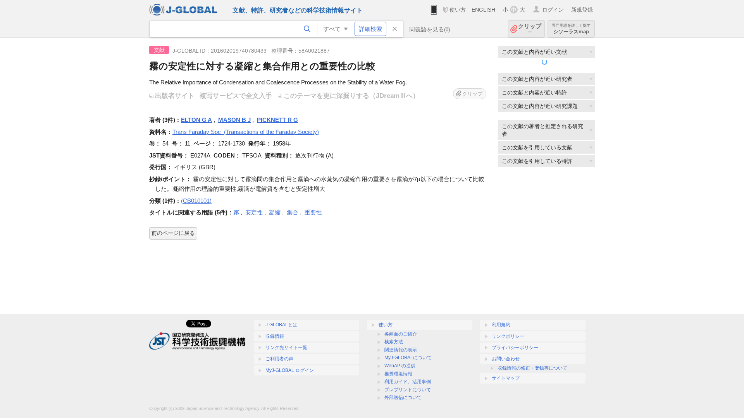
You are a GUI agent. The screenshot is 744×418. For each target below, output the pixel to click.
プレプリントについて (407, 389)
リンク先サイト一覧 (286, 347)
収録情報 (274, 336)
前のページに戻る (173, 233)
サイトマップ (506, 378)
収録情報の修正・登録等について (532, 368)
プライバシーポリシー (515, 347)
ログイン (553, 10)
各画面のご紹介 (400, 334)
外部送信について (403, 397)
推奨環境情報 (398, 374)
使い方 (458, 10)
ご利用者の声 (279, 358)
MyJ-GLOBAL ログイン (289, 370)
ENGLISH (483, 10)
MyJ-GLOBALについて (408, 357)
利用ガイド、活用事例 (407, 381)
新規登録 (582, 10)
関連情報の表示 (400, 350)
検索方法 (393, 341)
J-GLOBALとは (281, 324)
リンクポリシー (508, 336)
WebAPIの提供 (399, 365)
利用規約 (501, 324)
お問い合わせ (506, 358)
